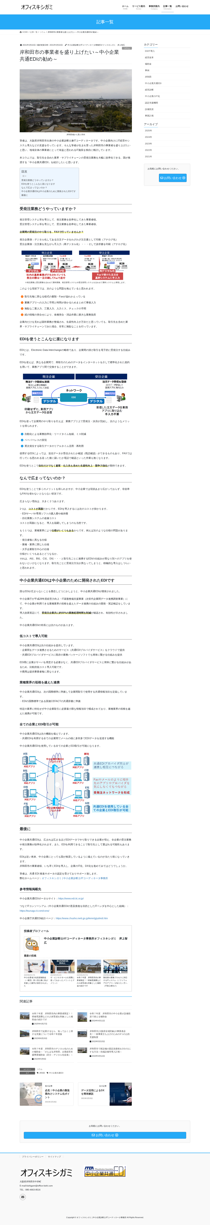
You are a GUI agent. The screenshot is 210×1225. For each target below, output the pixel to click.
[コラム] (31, 1094)
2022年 (148, 150)
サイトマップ (54, 1156)
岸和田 (42, 1073)
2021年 (148, 156)
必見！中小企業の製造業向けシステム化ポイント (57, 1094)
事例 (147, 70)
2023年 (148, 143)
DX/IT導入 (150, 51)
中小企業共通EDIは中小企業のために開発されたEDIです (48, 191)
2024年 (148, 137)
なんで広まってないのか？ (34, 187)
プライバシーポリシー (33, 1156)
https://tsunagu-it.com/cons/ (34, 910)
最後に (24, 195)
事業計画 (149, 115)
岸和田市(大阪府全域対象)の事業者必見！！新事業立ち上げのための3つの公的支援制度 (110, 1034)
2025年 (148, 130)
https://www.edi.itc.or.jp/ (71, 898)
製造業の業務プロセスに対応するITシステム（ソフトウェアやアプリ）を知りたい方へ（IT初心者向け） (115, 981)
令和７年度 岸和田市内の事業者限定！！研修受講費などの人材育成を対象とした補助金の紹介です (89, 981)
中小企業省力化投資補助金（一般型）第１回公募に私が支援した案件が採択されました (36, 981)
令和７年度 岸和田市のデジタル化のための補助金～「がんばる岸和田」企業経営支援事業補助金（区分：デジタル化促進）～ (52, 1051)
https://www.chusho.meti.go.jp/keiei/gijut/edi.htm (82, 918)
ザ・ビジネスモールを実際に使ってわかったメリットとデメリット (62, 980)
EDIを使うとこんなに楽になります (38, 184)
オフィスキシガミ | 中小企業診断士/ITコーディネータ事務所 (75, 878)
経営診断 (149, 89)
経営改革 (149, 57)
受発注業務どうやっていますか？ (37, 180)
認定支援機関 (151, 103)
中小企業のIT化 (152, 96)
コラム (127, 48)
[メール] (23, 1197)
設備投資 (149, 109)
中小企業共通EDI (56, 1073)
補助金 (148, 64)
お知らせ (44, 972)
